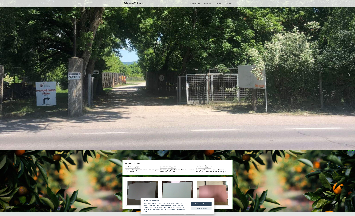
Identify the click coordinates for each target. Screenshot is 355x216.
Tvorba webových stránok (168, 167)
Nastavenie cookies (201, 208)
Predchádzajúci (6, 75)
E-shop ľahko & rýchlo (132, 167)
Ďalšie (349, 75)
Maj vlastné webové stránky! (205, 167)
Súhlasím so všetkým (201, 204)
